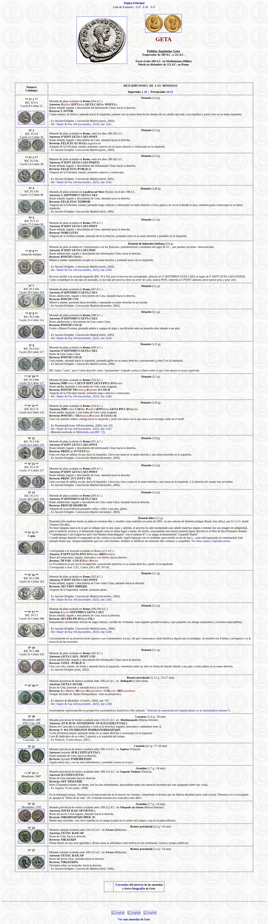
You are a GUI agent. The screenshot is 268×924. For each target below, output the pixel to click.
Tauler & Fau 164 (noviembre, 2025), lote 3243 (83, 599)
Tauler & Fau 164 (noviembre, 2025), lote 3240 (83, 631)
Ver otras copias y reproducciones (210, 541)
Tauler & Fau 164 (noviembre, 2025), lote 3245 (83, 338)
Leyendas (122, 884)
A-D (138, 7)
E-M (145, 7)
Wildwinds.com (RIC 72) (90, 432)
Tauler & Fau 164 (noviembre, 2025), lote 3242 (83, 182)
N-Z (152, 7)
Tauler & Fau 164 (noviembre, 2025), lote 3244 (83, 269)
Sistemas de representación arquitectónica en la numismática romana (187, 710)
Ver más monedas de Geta (134, 919)
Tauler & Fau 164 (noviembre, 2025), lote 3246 (83, 396)
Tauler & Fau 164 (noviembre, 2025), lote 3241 (83, 124)
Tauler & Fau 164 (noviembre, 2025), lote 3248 (83, 703)
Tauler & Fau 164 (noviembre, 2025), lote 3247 (83, 428)
